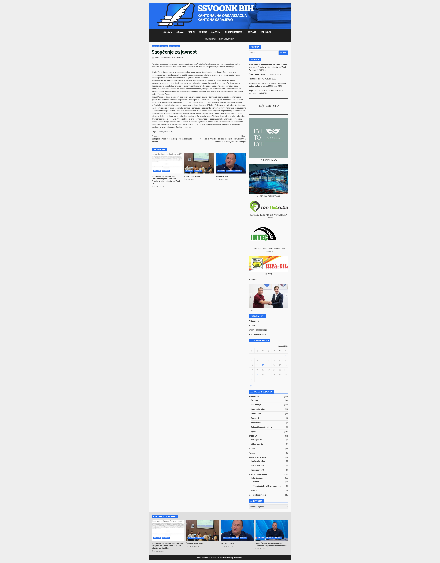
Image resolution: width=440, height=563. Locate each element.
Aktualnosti (155, 46)
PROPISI (191, 32)
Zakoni (254, 490)
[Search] (285, 35)
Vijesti (253, 431)
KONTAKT (252, 32)
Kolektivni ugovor (258, 478)
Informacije (164, 46)
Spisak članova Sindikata (261, 427)
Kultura (252, 325)
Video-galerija (257, 444)
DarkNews (226, 557)
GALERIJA (215, 32)
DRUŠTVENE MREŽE (233, 32)
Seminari (255, 418)
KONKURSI (202, 32)
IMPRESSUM (265, 32)
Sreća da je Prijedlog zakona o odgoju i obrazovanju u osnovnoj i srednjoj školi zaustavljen (222, 139)
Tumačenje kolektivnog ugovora (267, 486)
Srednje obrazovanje (258, 330)
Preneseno (238, 170)
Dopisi (256, 481)
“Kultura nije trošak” (199, 163)
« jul (250, 386)
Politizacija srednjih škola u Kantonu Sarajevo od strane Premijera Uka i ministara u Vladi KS (167, 163)
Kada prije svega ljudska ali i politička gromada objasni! (172, 139)
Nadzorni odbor (257, 465)
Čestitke (254, 400)
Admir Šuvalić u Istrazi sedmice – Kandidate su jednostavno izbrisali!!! (272, 530)
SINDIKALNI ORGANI (257, 457)
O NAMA (180, 32)
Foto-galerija (256, 440)
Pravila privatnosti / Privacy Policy (219, 39)
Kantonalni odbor (174, 46)
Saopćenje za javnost (165, 132)
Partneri (252, 453)
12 (263, 365)
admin (157, 57)
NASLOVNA (167, 32)
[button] (286, 295)
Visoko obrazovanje (257, 334)
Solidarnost (256, 423)
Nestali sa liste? (231, 163)
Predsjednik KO (257, 470)
